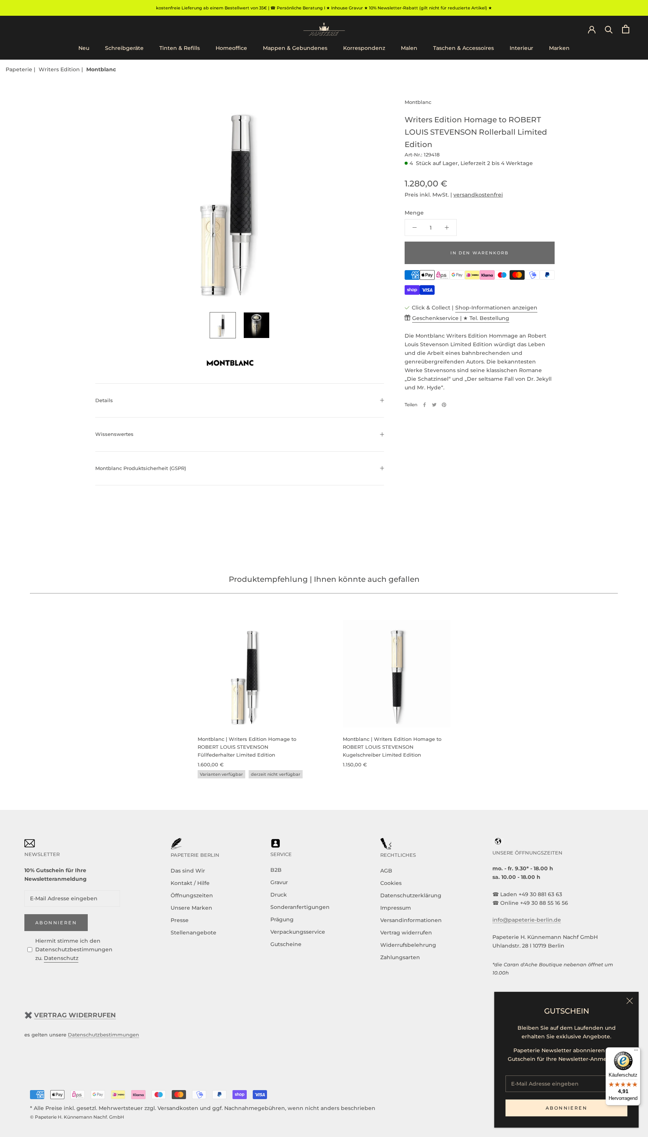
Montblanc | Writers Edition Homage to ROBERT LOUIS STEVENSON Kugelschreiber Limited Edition (392, 747)
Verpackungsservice (297, 931)
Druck (278, 894)
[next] (624, 691)
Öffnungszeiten (192, 895)
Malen (409, 48)
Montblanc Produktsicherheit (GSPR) (140, 468)
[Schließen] (629, 1000)
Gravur (279, 882)
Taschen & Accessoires (463, 48)
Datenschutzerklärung (410, 895)
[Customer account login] (592, 29)
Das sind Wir (188, 870)
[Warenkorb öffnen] (625, 29)
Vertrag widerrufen (406, 932)
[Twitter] (434, 405)
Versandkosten (178, 1108)
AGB (386, 870)
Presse (180, 920)
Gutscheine (286, 944)
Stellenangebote (193, 932)
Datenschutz (61, 958)
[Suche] (609, 29)
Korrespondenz (364, 48)
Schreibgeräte (124, 48)
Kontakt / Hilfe (190, 883)
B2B (276, 870)
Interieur (521, 48)
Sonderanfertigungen (300, 907)
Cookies (391, 883)
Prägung (282, 919)
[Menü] (636, 1051)
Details (104, 400)
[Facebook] (424, 405)
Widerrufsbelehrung (408, 945)
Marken (559, 48)
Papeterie (20, 69)
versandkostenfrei (478, 194)
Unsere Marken (191, 907)
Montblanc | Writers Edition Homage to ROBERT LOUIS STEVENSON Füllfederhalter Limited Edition (247, 747)
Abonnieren (566, 1108)
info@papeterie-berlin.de (526, 919)
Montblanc (101, 69)
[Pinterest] (444, 405)
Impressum (395, 907)
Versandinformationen (411, 920)
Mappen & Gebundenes (295, 48)
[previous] (23, 691)
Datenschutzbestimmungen (103, 1035)
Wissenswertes (114, 434)
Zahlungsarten (400, 957)
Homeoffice (231, 48)
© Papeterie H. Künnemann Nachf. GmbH (77, 1117)
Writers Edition (60, 69)
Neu (83, 48)
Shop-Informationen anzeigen (496, 307)
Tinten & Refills (179, 48)
